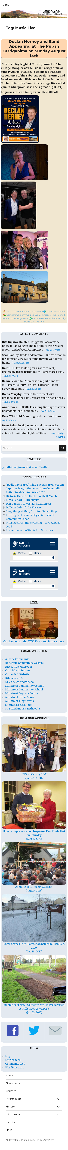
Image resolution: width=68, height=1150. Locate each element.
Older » (61, 436)
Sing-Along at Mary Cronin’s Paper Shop (31, 511)
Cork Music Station (17, 670)
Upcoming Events (19, 318)
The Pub (40, 321)
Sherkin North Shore (18, 704)
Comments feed (15, 1063)
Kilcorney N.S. (14, 678)
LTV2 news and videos (19, 681)
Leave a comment (56, 311)
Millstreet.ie (12, 1140)
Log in (9, 1056)
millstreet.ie (13, 1114)
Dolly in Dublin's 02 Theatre (24, 507)
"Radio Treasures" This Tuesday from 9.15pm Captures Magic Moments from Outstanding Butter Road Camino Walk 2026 (35, 488)
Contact (11, 1091)
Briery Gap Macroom (18, 666)
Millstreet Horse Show (19, 697)
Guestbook (13, 1083)
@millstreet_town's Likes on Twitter (25, 467)
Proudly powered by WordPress (37, 1140)
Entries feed (13, 1059)
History (10, 1106)
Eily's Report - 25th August (22, 499)
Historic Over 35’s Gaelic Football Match (31, 496)
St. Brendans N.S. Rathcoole (22, 708)
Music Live (29, 321)
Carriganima (12, 315)
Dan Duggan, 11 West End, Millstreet (28, 503)
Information (13, 1098)
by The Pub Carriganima (30, 311)
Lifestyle (46, 315)
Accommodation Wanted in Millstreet (30, 530)
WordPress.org (14, 1067)
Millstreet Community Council (24, 685)
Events (38, 315)
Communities (27, 315)
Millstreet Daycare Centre (21, 693)
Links (9, 1129)
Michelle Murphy (57, 318)
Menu (6, 5)
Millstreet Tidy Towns (19, 701)
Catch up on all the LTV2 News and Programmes (34, 641)
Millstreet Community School (24, 689)
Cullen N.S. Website (17, 674)
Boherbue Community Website (24, 662)
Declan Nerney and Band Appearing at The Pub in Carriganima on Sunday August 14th (34, 48)
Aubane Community (17, 659)
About (10, 1075)
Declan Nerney (40, 318)
